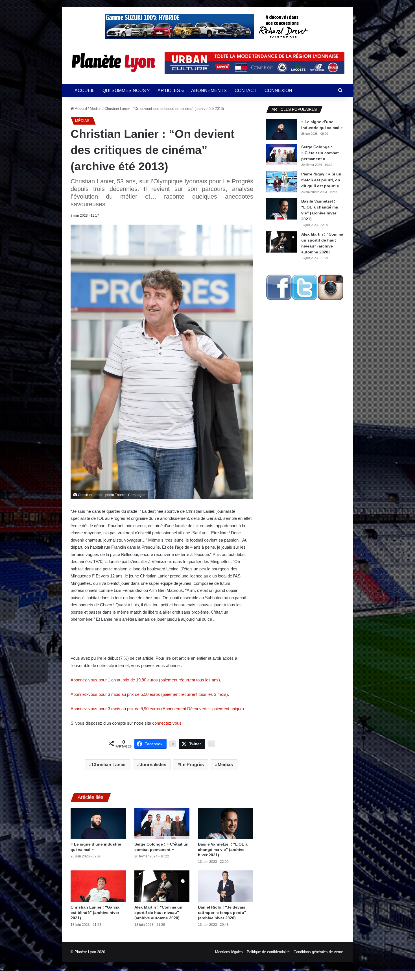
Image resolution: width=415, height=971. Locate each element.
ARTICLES (169, 90)
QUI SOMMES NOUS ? (126, 90)
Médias (96, 109)
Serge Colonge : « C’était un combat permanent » (320, 153)
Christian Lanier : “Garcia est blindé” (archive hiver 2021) (95, 912)
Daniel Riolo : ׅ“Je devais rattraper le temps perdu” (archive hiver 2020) (222, 912)
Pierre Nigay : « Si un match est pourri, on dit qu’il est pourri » (321, 180)
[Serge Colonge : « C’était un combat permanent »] (162, 823)
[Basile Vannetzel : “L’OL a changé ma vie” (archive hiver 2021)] (225, 823)
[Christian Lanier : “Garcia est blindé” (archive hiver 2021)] (98, 886)
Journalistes (153, 764)
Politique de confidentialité (268, 952)
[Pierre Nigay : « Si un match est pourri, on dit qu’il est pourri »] (281, 181)
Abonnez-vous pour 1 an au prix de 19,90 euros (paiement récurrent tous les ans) (145, 679)
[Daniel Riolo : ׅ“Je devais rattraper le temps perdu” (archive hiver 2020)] (225, 886)
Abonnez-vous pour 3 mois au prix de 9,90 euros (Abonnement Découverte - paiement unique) (157, 708)
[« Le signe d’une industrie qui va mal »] (98, 823)
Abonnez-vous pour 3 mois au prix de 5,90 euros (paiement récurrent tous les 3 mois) (149, 694)
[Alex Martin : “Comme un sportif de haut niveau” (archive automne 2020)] (162, 886)
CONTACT (246, 90)
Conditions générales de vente (318, 952)
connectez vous (167, 723)
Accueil (80, 109)
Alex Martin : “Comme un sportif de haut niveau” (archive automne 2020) (158, 912)
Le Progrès (192, 764)
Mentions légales (229, 952)
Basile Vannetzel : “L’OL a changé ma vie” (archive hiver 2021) (223, 849)
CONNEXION (278, 90)
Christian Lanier (109, 764)
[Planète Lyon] (113, 62)
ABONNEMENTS (209, 90)
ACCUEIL (85, 90)
